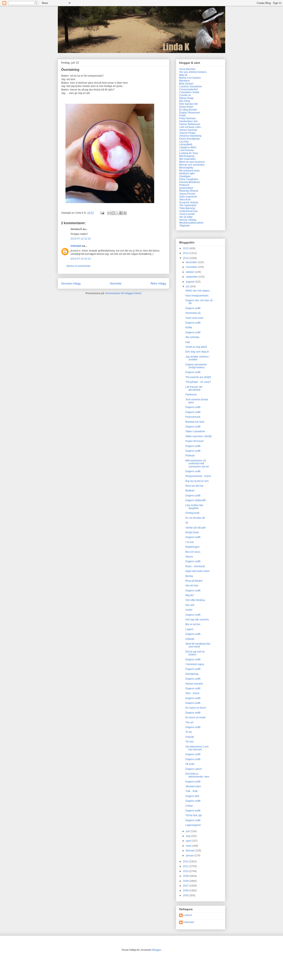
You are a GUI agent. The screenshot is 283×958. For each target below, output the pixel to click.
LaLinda (184, 141)
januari (190, 855)
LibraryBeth (185, 144)
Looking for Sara (188, 153)
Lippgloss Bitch (187, 147)
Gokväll (189, 736)
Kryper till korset (194, 441)
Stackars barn (193, 786)
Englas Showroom (189, 112)
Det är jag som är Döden (195, 653)
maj (188, 836)
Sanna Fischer (187, 193)
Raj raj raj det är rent (196, 481)
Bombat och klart (194, 421)
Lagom (189, 629)
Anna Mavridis (187, 69)
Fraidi (182, 115)
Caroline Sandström (190, 86)
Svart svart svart (194, 318)
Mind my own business (192, 161)
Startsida (115, 283)
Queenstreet (186, 188)
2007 (186, 885)
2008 (186, 881)
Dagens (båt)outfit (195, 500)
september (192, 276)
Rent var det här (194, 485)
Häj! (187, 342)
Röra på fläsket (193, 580)
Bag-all (183, 74)
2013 (186, 258)
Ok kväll (189, 764)
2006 (186, 890)
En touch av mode (195, 717)
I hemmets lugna (194, 664)
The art (189, 722)
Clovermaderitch (188, 89)
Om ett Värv (191, 585)
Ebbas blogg (186, 98)
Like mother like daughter (194, 507)
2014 (186, 253)
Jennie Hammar (188, 130)
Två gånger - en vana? (198, 381)
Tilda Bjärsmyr (187, 208)
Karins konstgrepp (189, 138)
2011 (186, 866)
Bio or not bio (192, 624)
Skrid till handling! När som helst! (197, 645)
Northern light (187, 173)
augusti (190, 281)
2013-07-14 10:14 (80, 258)
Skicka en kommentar (78, 266)
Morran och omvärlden (192, 164)
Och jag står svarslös (197, 619)
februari (190, 850)
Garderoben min (188, 121)
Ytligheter (184, 225)
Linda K (187, 915)
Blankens (184, 80)
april (188, 840)
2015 (186, 248)
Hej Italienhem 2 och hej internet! (197, 748)
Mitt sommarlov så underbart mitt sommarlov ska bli (197, 463)
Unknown (75, 245)
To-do (188, 732)
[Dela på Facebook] (121, 213)
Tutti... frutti (191, 791)
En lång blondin (188, 109)
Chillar (189, 805)
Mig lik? (189, 595)
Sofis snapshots (188, 196)
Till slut (189, 741)
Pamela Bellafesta (189, 182)
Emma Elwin (186, 106)
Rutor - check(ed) (195, 566)
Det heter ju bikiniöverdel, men (197, 775)
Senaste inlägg (71, 283)
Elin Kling (184, 101)
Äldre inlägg (158, 283)
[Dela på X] (117, 213)
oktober (190, 272)
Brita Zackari (186, 83)
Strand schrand (194, 683)
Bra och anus (192, 551)
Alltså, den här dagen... (198, 290)
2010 (186, 871)
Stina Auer (185, 199)
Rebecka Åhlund (188, 190)
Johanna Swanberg (190, 135)
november (192, 267)
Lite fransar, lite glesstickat (193, 388)
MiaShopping (186, 156)
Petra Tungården (188, 179)
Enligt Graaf (192, 532)
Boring (189, 576)
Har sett (189, 605)
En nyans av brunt (195, 707)
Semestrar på (193, 313)
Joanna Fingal (187, 132)
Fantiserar (191, 394)
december (192, 262)
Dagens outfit (192, 308)
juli (188, 286)
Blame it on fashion (190, 77)
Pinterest (184, 185)
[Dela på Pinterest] (125, 213)
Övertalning (191, 674)
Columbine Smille (189, 92)
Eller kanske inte (188, 103)
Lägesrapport (193, 825)
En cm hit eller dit (195, 517)
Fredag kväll (192, 512)
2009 (186, 876)
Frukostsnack (192, 416)
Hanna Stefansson (189, 124)
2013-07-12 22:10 (80, 238)
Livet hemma (186, 150)
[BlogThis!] (113, 213)
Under (188, 609)
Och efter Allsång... (195, 600)
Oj (186, 522)
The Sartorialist (187, 205)
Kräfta (188, 327)
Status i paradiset (195, 431)
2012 (186, 861)
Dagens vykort (193, 769)
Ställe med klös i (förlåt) (198, 436)
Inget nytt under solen (197, 571)
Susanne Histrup (188, 202)
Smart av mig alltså (196, 346)
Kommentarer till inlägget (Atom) (123, 293)
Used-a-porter (187, 214)
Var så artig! (185, 216)
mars (189, 845)
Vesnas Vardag (187, 219)
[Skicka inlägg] (102, 212)
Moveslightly (186, 167)
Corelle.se (185, 95)
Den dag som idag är (197, 351)
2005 (186, 895)
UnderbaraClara (188, 211)
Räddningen (192, 546)
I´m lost (189, 542)
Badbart (189, 490)
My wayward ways (189, 170)
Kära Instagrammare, (197, 295)
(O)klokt (189, 639)
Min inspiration (187, 159)
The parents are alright (198, 377)
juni (188, 831)
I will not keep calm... (190, 127)
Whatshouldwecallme (191, 222)
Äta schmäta (192, 337)
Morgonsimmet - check (198, 476)
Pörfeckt (190, 455)
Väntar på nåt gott (195, 527)
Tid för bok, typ (193, 815)
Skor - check (192, 693)
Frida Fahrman (187, 118)
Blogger (156, 949)
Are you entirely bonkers (193, 72)
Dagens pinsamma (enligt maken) (196, 366)
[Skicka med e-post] (109, 213)
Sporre (189, 556)
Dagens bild (192, 796)
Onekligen (185, 176)
